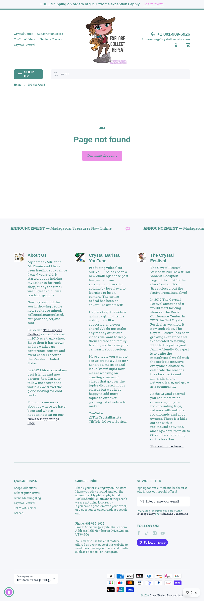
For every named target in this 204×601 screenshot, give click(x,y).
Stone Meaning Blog (27, 498)
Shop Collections (25, 488)
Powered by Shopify (178, 595)
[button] (188, 45)
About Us (37, 255)
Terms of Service (25, 508)
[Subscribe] (185, 501)
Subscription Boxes (27, 493)
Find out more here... (166, 446)
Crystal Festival (24, 503)
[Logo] (102, 39)
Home (17, 84)
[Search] (54, 74)
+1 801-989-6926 (173, 34)
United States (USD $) (34, 580)
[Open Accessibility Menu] (9, 592)
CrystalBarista (158, 595)
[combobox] (120, 74)
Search (19, 513)
